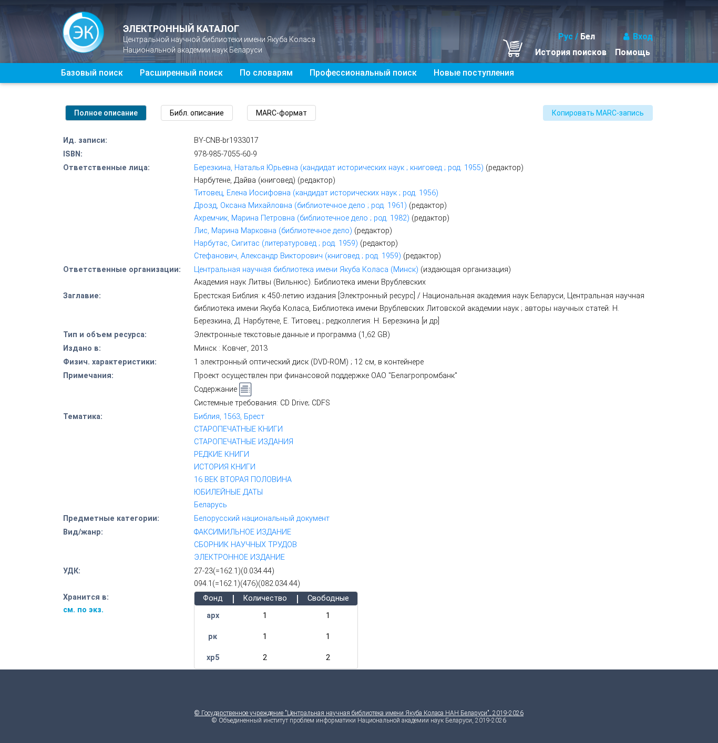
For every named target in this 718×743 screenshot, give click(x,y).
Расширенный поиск (181, 73)
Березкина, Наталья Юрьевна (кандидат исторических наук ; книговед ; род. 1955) (339, 167)
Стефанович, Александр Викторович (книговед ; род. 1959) (297, 256)
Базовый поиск (92, 73)
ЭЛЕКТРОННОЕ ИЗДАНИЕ (239, 557)
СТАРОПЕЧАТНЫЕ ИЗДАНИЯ (243, 441)
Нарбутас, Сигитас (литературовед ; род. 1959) (276, 243)
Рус (565, 36)
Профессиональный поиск (363, 73)
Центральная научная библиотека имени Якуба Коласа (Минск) (306, 269)
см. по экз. (83, 609)
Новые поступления (474, 73)
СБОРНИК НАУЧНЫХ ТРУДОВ (245, 544)
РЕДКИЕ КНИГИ (221, 454)
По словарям (266, 73)
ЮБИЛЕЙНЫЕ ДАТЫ (228, 492)
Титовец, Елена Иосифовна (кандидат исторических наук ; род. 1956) (316, 193)
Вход (643, 36)
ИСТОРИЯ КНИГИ (224, 467)
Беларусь (210, 504)
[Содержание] (245, 389)
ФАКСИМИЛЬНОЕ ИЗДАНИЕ (242, 532)
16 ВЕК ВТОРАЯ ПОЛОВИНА (243, 479)
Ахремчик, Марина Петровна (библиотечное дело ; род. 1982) (301, 218)
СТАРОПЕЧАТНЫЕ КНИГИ (238, 429)
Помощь (632, 52)
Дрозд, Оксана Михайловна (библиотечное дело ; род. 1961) (300, 205)
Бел (587, 36)
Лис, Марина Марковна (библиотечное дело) (273, 230)
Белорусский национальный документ (262, 518)
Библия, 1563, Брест (229, 416)
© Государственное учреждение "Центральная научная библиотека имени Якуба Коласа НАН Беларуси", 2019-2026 (359, 713)
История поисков (571, 52)
